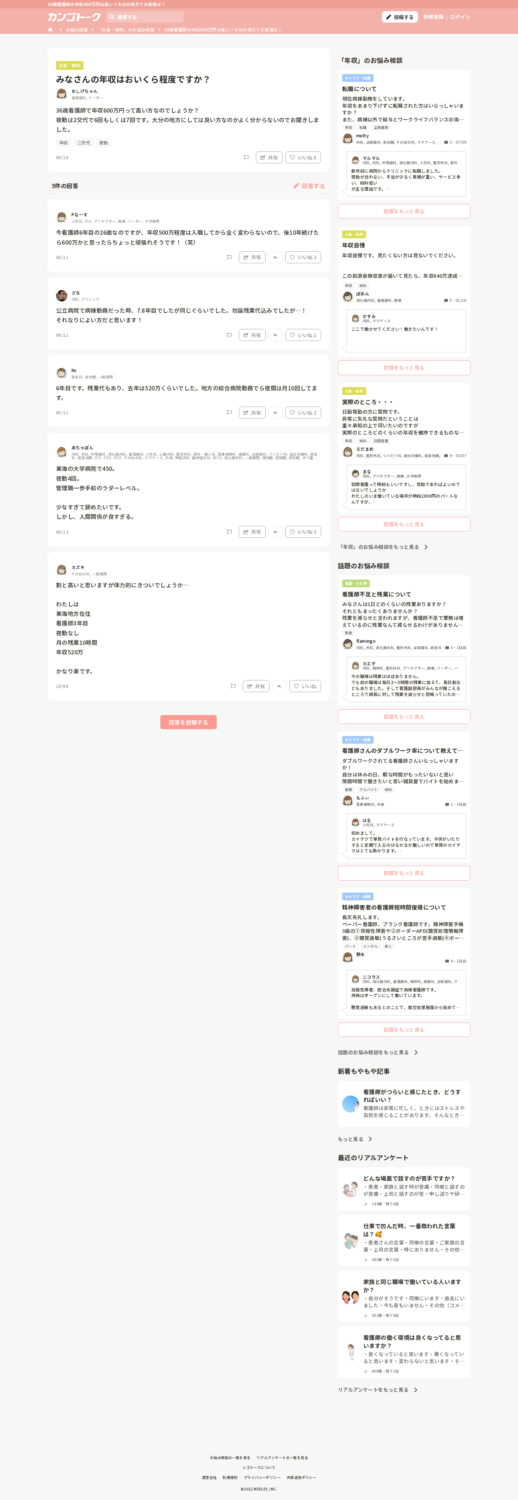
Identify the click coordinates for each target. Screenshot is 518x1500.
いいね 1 (307, 334)
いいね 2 (307, 256)
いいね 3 (307, 531)
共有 (273, 157)
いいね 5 (307, 157)
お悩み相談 (77, 29)
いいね (309, 686)
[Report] (246, 157)
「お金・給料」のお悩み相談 (126, 29)
